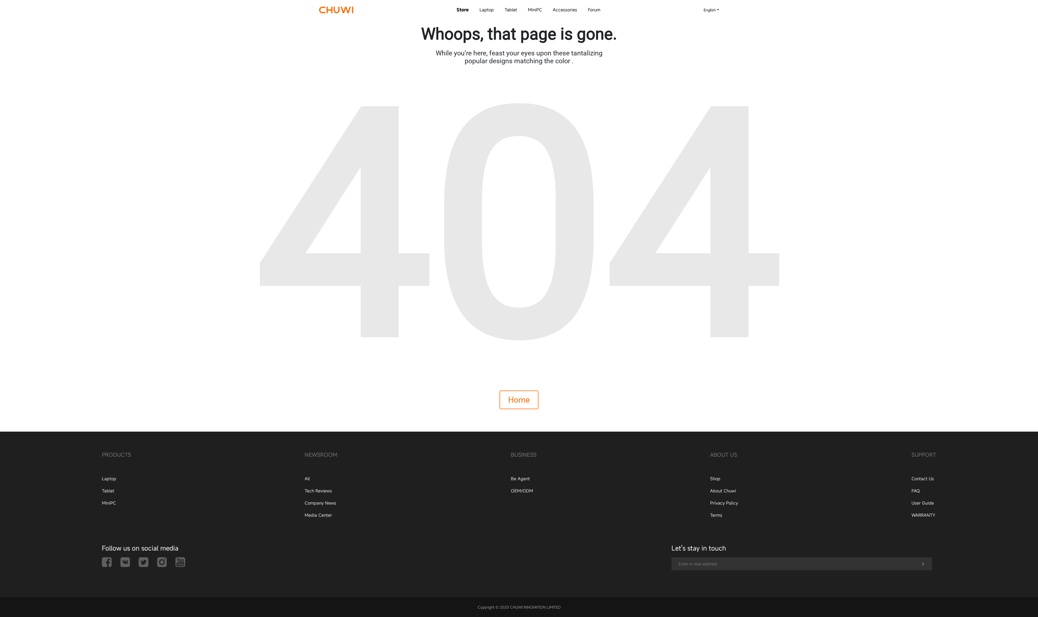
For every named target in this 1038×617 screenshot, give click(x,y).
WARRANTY (923, 515)
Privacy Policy (724, 503)
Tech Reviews (318, 491)
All (307, 479)
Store (463, 10)
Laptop (487, 10)
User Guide (922, 503)
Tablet (511, 10)
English (710, 9)
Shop (715, 479)
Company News (320, 503)
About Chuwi (723, 491)
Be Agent (520, 479)
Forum (594, 10)
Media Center (318, 515)
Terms (716, 515)
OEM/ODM (522, 491)
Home (519, 400)
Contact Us (922, 479)
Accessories (565, 10)
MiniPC (535, 10)
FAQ (915, 491)
